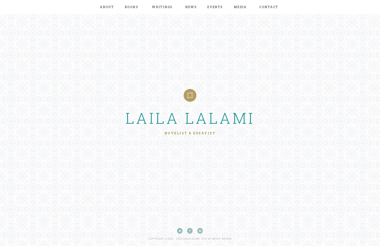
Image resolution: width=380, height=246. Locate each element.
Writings (162, 7)
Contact (268, 7)
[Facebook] (190, 231)
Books (131, 7)
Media (240, 7)
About (107, 7)
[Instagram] (200, 231)
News (191, 7)
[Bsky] (180, 231)
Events (215, 7)
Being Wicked (222, 238)
